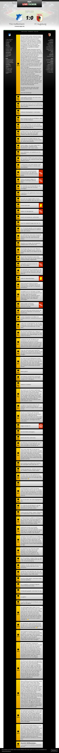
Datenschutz (14, 2)
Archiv (44, 2)
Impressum (14, 3)
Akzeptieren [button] (54, 750)
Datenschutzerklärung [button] (6, 751)
